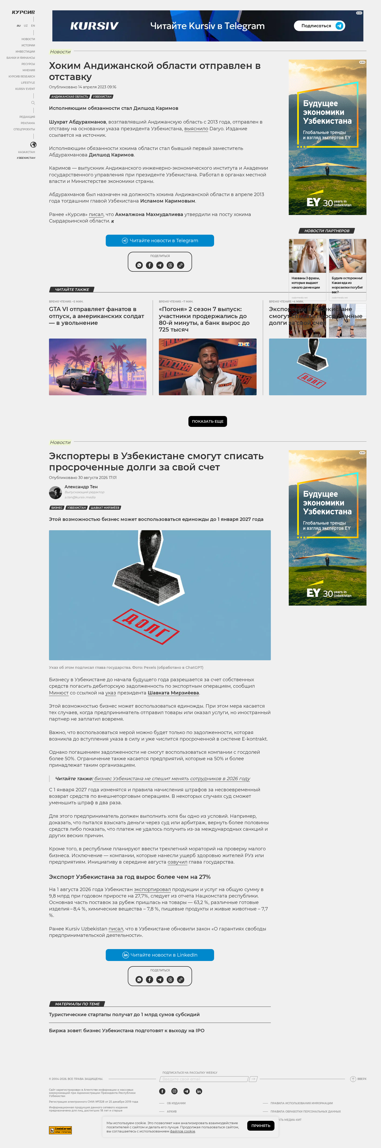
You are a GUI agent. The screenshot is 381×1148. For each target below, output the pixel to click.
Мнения (29, 70)
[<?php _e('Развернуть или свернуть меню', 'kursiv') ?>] (33, 144)
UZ (26, 25)
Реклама (28, 123)
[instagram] (174, 1091)
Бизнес (56, 508)
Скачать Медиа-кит (286, 1120)
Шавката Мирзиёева (173, 693)
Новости (28, 39)
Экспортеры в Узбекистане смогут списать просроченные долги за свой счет (316, 316)
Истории (28, 45)
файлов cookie (182, 1131)
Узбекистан (26, 158)
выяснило (196, 129)
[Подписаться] (253, 1079)
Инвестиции (25, 51)
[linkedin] (199, 1091)
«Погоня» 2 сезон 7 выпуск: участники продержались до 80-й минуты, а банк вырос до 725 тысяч (204, 319)
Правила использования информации (302, 1103)
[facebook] (162, 1091)
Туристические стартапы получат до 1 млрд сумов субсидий (124, 1014)
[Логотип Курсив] (23, 12)
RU (18, 25)
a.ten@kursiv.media (80, 497)
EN (33, 25)
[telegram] (187, 1091)
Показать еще (207, 421)
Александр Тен (81, 486)
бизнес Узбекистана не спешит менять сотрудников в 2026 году (171, 778)
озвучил (177, 862)
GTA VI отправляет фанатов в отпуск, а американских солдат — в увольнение (96, 316)
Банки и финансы (20, 58)
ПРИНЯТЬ (260, 1125)
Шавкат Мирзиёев (105, 508)
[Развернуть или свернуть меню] (33, 103)
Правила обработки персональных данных (306, 1111)
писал (96, 214)
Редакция (27, 117)
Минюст (59, 693)
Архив (172, 1111)
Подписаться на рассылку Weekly (190, 1072)
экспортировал (152, 889)
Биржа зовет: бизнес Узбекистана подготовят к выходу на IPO (126, 1031)
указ (110, 693)
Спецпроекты (24, 129)
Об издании (176, 1103)
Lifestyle (28, 82)
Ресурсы (28, 64)
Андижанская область (69, 96)
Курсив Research (22, 76)
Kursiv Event (25, 89)
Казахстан (26, 152)
